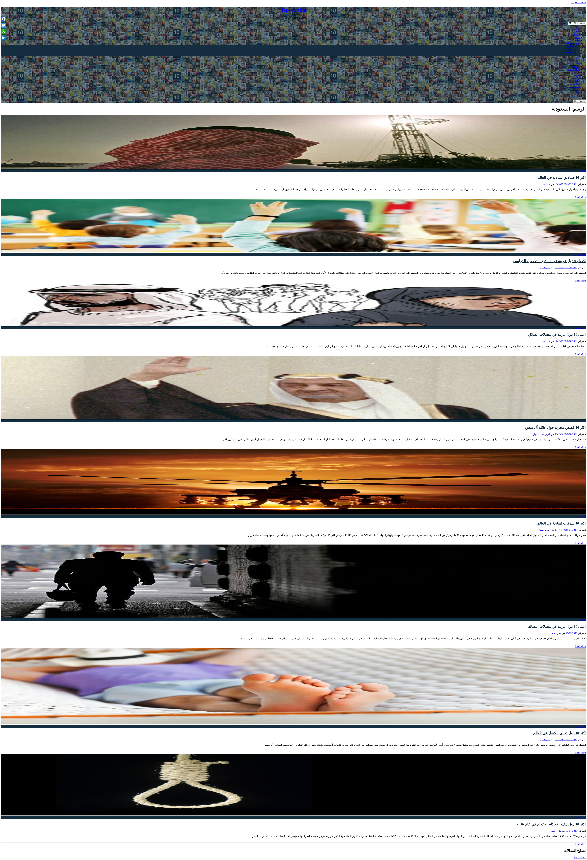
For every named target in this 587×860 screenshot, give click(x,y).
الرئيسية (575, 28)
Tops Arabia (293, 10)
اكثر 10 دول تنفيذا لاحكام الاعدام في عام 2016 (551, 824)
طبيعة (570, 49)
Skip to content (578, 2)
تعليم (577, 40)
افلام (577, 92)
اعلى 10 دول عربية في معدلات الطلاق (557, 334)
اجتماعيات (574, 60)
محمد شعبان (543, 530)
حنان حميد (556, 831)
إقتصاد (576, 34)
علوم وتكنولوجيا (572, 43)
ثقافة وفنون (574, 63)
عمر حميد (545, 184)
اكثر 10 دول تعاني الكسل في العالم (559, 733)
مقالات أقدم (580, 857)
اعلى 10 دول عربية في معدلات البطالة (557, 627)
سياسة (576, 31)
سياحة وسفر (573, 69)
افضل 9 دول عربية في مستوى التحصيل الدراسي (549, 261)
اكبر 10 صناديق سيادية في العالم (561, 177)
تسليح (571, 46)
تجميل (577, 89)
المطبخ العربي (572, 87)
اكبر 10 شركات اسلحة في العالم (561, 523)
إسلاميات (575, 84)
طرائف (576, 75)
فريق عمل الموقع (541, 434)
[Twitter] (4, 25)
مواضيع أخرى (567, 52)
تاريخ (577, 57)
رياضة (577, 78)
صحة (577, 37)
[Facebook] (4, 19)
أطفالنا (576, 81)
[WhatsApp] (4, 31)
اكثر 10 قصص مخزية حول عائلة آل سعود (555, 427)
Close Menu (579, 101)
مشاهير (576, 66)
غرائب (576, 72)
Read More (580, 197)
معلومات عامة (572, 95)
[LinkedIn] (4, 37)
